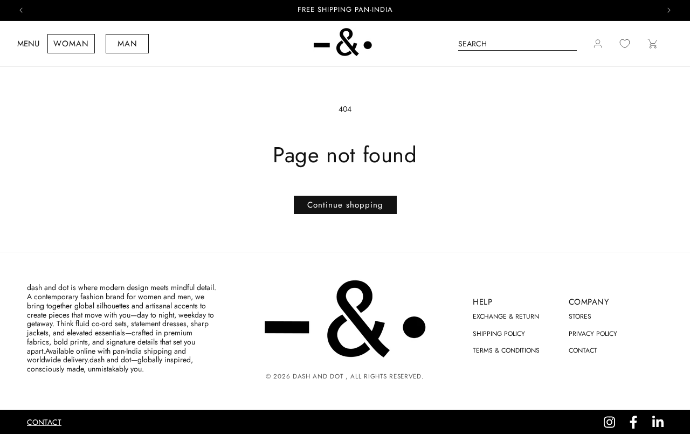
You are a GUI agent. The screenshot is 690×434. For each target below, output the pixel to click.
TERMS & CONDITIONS (506, 350)
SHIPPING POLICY (499, 334)
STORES (580, 316)
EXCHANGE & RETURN (506, 316)
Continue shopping (345, 205)
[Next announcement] (669, 10)
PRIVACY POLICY (593, 334)
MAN (127, 44)
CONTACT (583, 350)
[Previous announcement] (21, 10)
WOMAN (71, 44)
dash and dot (318, 376)
